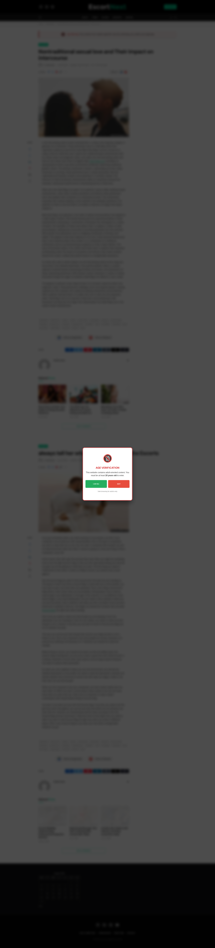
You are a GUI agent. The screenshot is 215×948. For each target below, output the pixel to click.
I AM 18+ (96, 484)
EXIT (118, 484)
